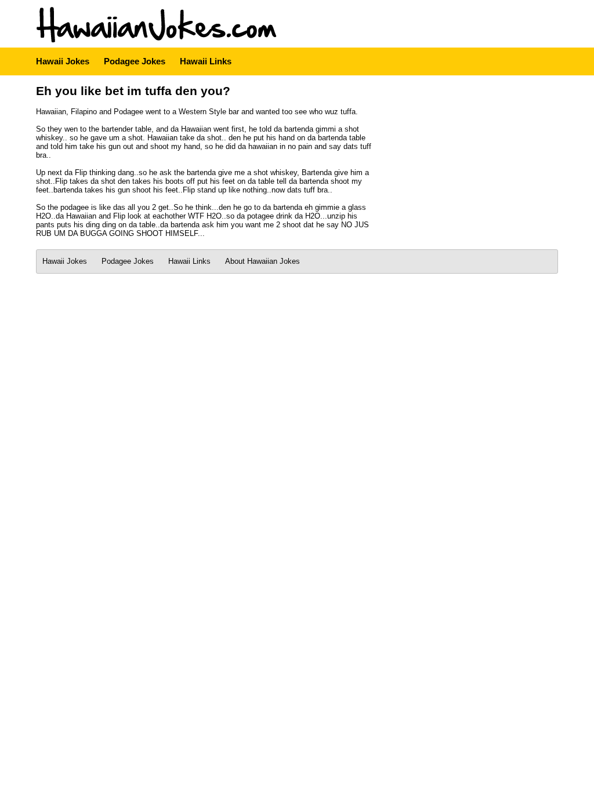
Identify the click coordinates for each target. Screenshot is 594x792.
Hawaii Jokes (62, 61)
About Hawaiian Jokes (262, 261)
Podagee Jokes (134, 61)
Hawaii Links (205, 61)
